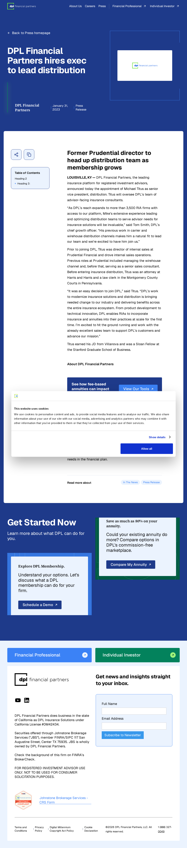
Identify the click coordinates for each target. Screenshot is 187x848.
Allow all (146, 448)
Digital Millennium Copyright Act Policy (62, 829)
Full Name (109, 704)
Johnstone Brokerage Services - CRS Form (63, 800)
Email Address (112, 718)
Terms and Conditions (21, 829)
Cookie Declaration (91, 829)
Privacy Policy (39, 829)
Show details (157, 437)
